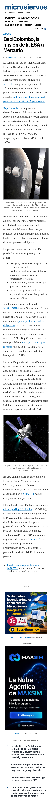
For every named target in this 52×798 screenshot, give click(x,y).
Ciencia (7, 34)
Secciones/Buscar (28, 17)
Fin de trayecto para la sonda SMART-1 (23, 566)
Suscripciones (13, 25)
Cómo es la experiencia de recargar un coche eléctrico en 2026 (28, 779)
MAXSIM (18, 733)
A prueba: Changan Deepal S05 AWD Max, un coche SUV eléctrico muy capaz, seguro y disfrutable (28, 767)
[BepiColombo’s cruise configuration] (26, 462)
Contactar (22, 21)
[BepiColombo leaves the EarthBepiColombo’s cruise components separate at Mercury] (26, 199)
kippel (28, 12)
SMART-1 (28, 493)
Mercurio (8, 84)
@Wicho (12, 57)
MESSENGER (11, 308)
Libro (38, 25)
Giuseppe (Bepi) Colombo (17, 509)
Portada (10, 17)
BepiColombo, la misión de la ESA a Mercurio (23, 44)
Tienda (28, 25)
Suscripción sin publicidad (20, 637)
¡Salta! (39, 28)
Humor (9, 21)
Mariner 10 (34, 539)
